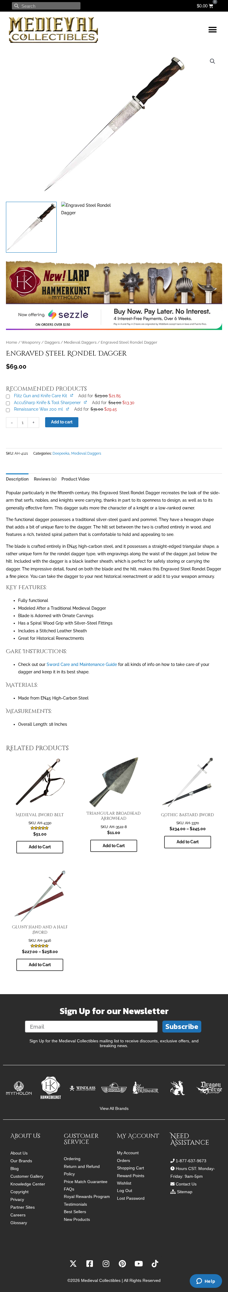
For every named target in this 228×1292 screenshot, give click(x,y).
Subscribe (181, 1026)
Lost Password (131, 1198)
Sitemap (184, 1191)
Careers (18, 1215)
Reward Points (130, 1176)
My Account (128, 1153)
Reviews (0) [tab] (45, 479)
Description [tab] (17, 479)
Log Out (124, 1190)
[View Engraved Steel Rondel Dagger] (31, 227)
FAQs (69, 1189)
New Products (77, 1219)
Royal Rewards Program (87, 1196)
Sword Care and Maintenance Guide (82, 664)
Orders (123, 1160)
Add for (99, 395)
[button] (212, 30)
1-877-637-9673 (191, 1160)
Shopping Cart (130, 1168)
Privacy (17, 1199)
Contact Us (186, 1184)
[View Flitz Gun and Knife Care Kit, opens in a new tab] (72, 395)
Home (11, 342)
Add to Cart (40, 846)
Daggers (52, 342)
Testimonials (75, 1204)
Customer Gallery (26, 1176)
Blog (14, 1168)
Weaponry (30, 342)
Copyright (19, 1191)
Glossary (18, 1222)
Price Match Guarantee (85, 1182)
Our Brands (21, 1160)
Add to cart (61, 422)
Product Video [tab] (75, 479)
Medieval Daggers (80, 342)
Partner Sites (22, 1207)
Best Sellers (75, 1212)
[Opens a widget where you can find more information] (205, 1281)
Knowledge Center (27, 1184)
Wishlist (124, 1183)
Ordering (72, 1159)
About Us (19, 1153)
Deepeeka (61, 453)
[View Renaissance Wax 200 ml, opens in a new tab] (67, 409)
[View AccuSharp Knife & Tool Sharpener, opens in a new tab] (85, 402)
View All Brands (114, 1108)
